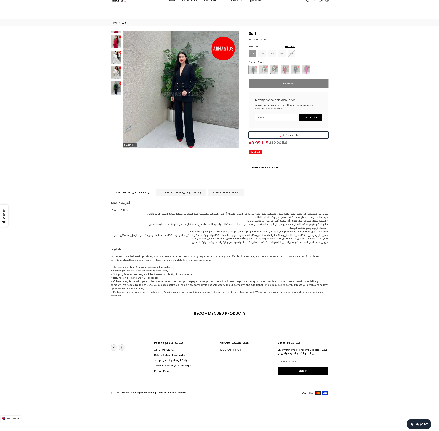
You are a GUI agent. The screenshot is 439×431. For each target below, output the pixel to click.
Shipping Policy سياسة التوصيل (171, 360)
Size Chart (290, 46)
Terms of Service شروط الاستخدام (172, 365)
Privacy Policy (162, 371)
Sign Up (303, 371)
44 (291, 53)
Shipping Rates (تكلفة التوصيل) (181, 192)
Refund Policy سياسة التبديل (170, 355)
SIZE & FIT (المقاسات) (226, 192)
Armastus (180, 392)
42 (281, 53)
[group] (181, 89)
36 (252, 53)
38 (262, 53)
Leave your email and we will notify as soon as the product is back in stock (284, 107)
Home (114, 22)
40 (272, 53)
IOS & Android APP (231, 349)
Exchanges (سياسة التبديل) (132, 192)
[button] (131, 90)
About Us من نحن (164, 349)
